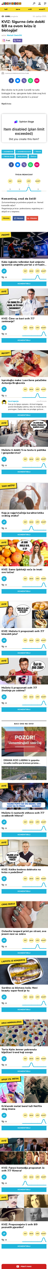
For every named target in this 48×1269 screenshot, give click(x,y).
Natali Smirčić (14, 35)
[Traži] (34, 3)
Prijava (6, 218)
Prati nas (26, 1266)
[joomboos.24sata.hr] (11, 3)
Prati (8, 40)
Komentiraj (24, 284)
